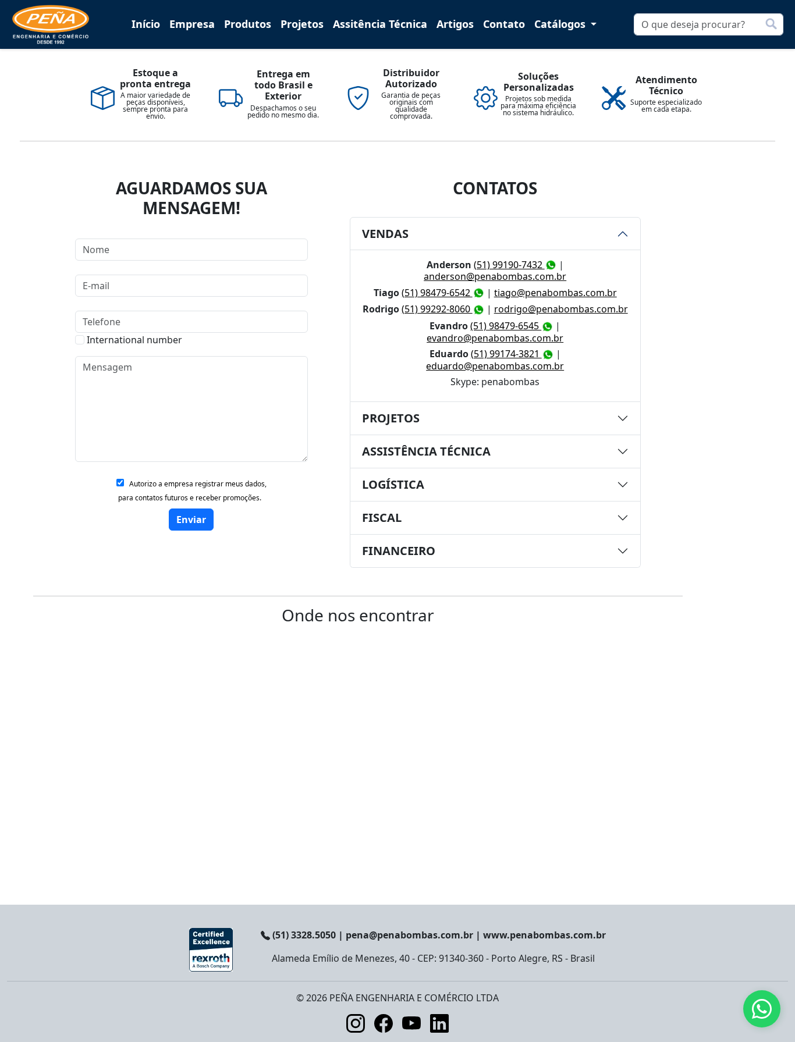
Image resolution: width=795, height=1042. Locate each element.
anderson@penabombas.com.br (495, 276)
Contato (504, 24)
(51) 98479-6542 (437, 292)
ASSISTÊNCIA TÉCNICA (426, 451)
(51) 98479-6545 (505, 325)
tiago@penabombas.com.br (555, 292)
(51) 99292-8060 (437, 309)
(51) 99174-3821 (506, 353)
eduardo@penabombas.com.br (495, 366)
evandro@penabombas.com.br (495, 338)
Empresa (192, 24)
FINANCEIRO (398, 551)
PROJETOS (391, 418)
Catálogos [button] (561, 24)
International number (134, 339)
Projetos (302, 24)
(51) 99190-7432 (509, 264)
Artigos (455, 24)
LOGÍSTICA (393, 484)
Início (146, 24)
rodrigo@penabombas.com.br (561, 309)
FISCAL (382, 517)
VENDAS (385, 233)
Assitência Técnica (380, 24)
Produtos (247, 24)
